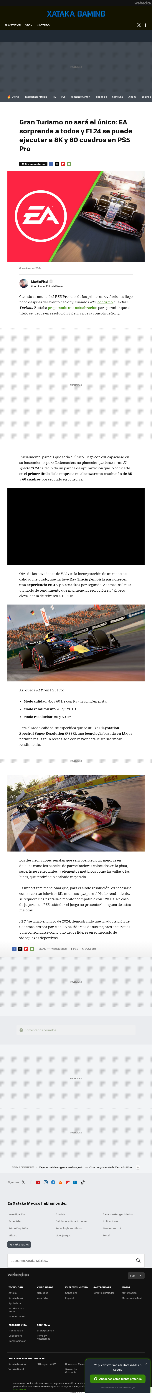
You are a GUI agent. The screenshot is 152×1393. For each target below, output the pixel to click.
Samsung (117, 96)
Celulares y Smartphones (71, 1221)
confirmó (105, 302)
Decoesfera (15, 1335)
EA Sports (91, 948)
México (13, 1235)
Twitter (139, 25)
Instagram (46, 1182)
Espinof (69, 1298)
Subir (133, 1275)
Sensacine (71, 1292)
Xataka (13, 1292)
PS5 (63, 96)
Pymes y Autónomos (43, 1337)
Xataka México (17, 1364)
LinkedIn (75, 1182)
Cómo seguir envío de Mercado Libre (110, 1167)
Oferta (15, 96)
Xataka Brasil (16, 1369)
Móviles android (112, 1228)
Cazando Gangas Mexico (118, 1214)
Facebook (145, 25)
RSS (60, 1182)
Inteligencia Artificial (36, 96)
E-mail (69, 164)
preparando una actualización (72, 307)
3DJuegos (42, 1292)
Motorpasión (129, 1292)
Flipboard (63, 164)
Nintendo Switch (80, 96)
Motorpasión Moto (132, 1298)
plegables (101, 96)
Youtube (38, 1182)
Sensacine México (76, 1364)
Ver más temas (19, 1244)
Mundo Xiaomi (17, 1316)
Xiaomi (132, 96)
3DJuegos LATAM (46, 1364)
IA (54, 96)
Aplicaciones (111, 1221)
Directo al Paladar (103, 1292)
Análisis (60, 1214)
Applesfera (15, 1303)
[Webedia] (143, 3)
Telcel (106, 1235)
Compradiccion (17, 1341)
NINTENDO (43, 25)
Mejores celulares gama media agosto (61, 1167)
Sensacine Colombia (71, 1370)
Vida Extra (43, 1298)
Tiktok (82, 1182)
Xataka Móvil (16, 1298)
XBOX (28, 25)
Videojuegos (76, 14)
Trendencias (16, 1330)
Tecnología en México (69, 1228)
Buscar (138, 1260)
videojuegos (63, 1235)
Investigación (17, 1214)
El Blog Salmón (45, 1330)
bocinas (146, 96)
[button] (41, 281)
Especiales (15, 1221)
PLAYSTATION (12, 25)
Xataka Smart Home (16, 1309)
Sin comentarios (35, 164)
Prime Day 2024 (18, 1228)
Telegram (53, 1182)
